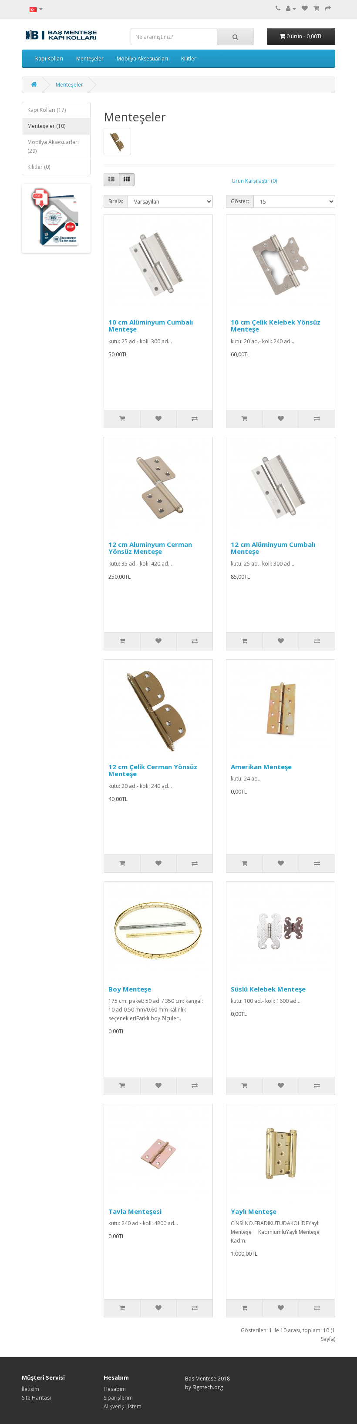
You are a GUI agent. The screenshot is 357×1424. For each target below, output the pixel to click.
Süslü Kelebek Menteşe (268, 989)
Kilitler (188, 58)
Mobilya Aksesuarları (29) (53, 146)
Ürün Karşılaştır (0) (254, 180)
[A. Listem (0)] (305, 8)
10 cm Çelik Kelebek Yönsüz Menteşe (275, 326)
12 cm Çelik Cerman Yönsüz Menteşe (152, 770)
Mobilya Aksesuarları (142, 58)
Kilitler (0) (38, 167)
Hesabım (115, 1389)
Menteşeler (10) (46, 126)
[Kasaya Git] (328, 8)
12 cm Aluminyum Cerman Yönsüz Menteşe (150, 548)
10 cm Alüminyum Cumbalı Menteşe (150, 326)
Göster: (240, 201)
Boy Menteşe (129, 989)
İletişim (30, 1389)
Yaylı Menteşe (253, 1211)
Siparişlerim (118, 1397)
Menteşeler (90, 58)
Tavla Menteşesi (135, 1211)
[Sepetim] (316, 8)
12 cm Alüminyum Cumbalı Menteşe (273, 548)
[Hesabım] (291, 8)
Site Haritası (36, 1397)
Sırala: (115, 201)
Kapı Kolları (49, 58)
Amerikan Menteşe (261, 766)
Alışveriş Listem (122, 1406)
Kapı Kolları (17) (46, 110)
